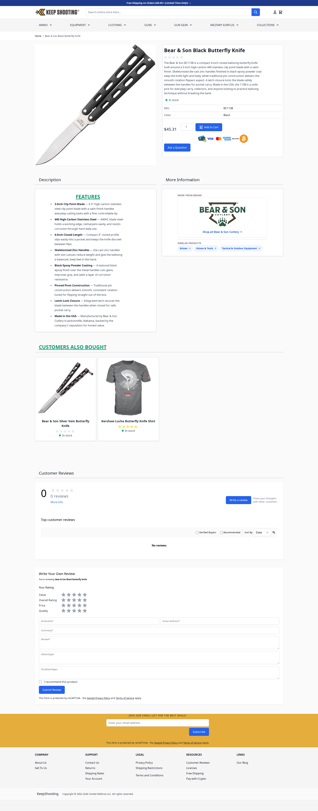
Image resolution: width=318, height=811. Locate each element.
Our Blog (242, 762)
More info (57, 502)
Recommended (232, 532)
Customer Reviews (198, 762)
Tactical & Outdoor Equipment (239, 248)
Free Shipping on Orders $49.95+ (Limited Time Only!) (158, 3)
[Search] (256, 12)
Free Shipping (195, 773)
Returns (90, 768)
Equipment (78, 25)
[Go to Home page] (57, 12)
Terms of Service (125, 698)
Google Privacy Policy (98, 698)
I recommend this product (60, 682)
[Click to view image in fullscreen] (95, 104)
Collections (266, 25)
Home (38, 36)
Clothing (115, 25)
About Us (41, 762)
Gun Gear (181, 25)
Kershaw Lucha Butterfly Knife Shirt (128, 421)
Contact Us (92, 762)
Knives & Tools (204, 248)
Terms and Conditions (149, 775)
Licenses (191, 768)
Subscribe (199, 732)
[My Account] (275, 12)
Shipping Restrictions (149, 768)
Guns (148, 25)
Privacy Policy (144, 762)
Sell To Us (41, 768)
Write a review (239, 500)
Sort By (248, 532)
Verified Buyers (207, 532)
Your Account (93, 778)
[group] (174, 57)
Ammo (43, 25)
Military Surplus (222, 25)
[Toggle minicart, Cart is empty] (280, 12)
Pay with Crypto (196, 778)
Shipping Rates (94, 773)
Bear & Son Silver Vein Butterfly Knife (65, 423)
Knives (183, 248)
